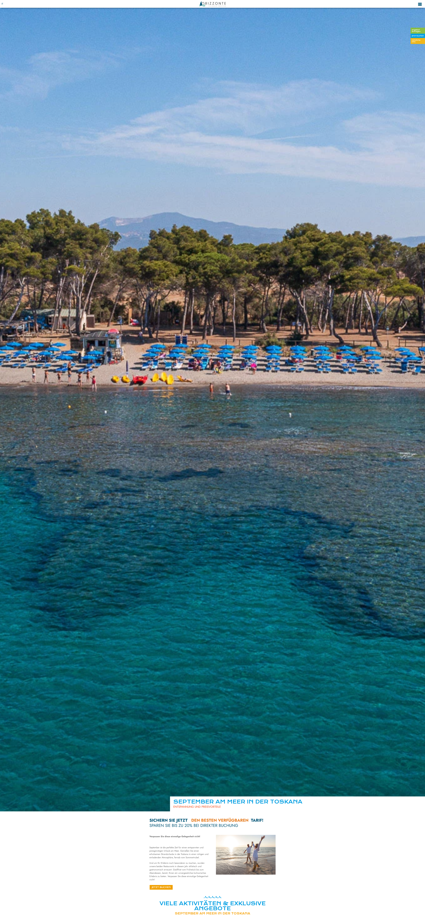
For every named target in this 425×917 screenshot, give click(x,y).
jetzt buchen (418, 36)
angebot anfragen (416, 30)
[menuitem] (2, 4)
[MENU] (420, 4)
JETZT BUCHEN (161, 887)
